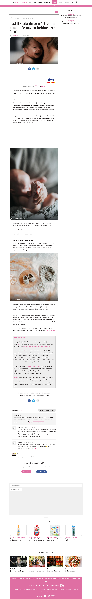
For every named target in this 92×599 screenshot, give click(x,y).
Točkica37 (20, 454)
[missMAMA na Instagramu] (46, 585)
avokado (19, 442)
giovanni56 (20, 427)
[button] (79, 2)
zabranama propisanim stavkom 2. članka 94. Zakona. (34, 423)
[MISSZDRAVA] (66, 2)
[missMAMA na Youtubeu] (43, 585)
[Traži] (73, 2)
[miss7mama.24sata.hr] (15, 2)
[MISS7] (60, 2)
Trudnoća (16, 18)
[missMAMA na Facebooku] (36, 585)
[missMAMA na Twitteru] (40, 585)
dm (18, 344)
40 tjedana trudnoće (27, 18)
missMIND (15, 35)
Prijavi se (26, 471)
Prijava (42, 471)
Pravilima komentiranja (38, 421)
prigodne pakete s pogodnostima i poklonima (36, 346)
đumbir (50, 307)
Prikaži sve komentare (47, 410)
